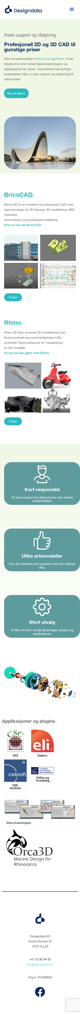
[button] (71, 9)
